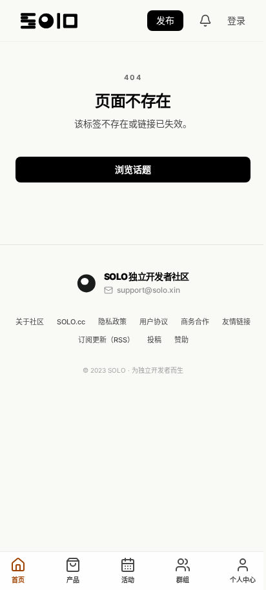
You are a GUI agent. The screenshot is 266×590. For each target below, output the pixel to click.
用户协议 (153, 321)
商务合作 (195, 321)
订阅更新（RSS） (106, 339)
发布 (165, 20)
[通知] (205, 20)
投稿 (154, 339)
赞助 (181, 339)
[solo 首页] (49, 21)
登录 (236, 20)
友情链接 (236, 321)
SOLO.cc (71, 321)
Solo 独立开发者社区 (146, 276)
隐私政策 (112, 321)
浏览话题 (133, 169)
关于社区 (29, 321)
